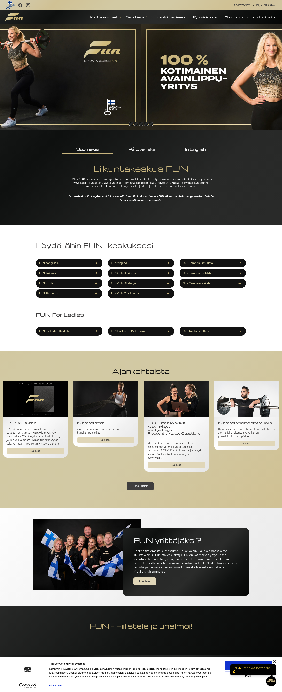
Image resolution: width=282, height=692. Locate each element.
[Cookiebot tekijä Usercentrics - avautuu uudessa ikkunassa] (27, 685)
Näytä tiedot (56, 685)
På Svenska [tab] (141, 149)
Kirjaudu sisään (265, 5)
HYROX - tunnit (21, 423)
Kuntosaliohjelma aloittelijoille (245, 423)
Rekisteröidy (242, 5)
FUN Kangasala (49, 263)
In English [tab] (195, 149)
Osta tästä (135, 17)
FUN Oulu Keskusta (123, 273)
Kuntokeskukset (104, 17)
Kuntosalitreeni (91, 423)
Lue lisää (35, 450)
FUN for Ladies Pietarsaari (128, 331)
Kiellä (248, 676)
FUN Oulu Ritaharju (123, 283)
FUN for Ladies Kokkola (54, 331)
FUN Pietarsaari (49, 293)
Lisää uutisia (140, 486)
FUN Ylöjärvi (119, 263)
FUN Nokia (46, 283)
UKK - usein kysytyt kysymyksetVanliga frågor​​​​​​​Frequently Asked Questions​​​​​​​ (174, 428)
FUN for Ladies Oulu (196, 331)
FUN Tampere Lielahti (197, 273)
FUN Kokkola (47, 273)
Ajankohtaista (263, 17)
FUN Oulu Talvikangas (125, 293)
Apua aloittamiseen (169, 17)
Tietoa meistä (236, 17)
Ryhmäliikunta (205, 17)
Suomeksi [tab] (87, 149)
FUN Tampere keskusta (198, 263)
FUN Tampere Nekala (196, 283)
